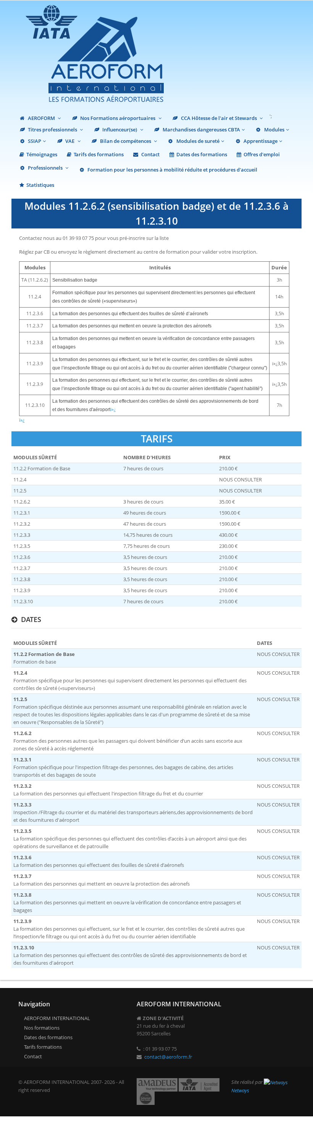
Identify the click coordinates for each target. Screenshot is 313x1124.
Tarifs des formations (99, 154)
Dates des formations (201, 154)
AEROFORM (41, 118)
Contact (150, 154)
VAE (70, 141)
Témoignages (41, 154)
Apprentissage (260, 141)
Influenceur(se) (119, 129)
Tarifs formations (43, 1046)
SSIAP (34, 141)
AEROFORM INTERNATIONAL (57, 1018)
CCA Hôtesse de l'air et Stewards (219, 118)
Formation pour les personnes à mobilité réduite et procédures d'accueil (171, 169)
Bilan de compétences (125, 141)
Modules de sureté (197, 141)
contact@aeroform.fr (168, 1056)
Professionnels (45, 167)
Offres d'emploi (262, 154)
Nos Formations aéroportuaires (117, 118)
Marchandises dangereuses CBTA (200, 129)
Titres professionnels (52, 129)
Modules (273, 129)
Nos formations (42, 1027)
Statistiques (40, 184)
